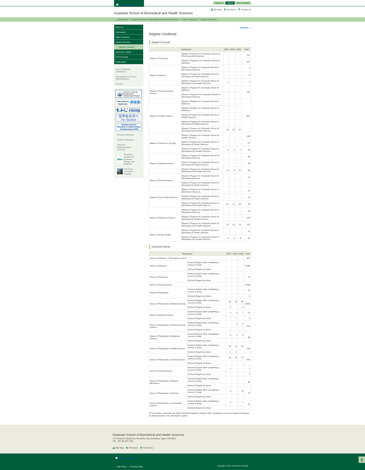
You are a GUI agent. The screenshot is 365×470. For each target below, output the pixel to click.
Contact (119, 84)
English (230, 3)
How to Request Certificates (123, 70)
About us (120, 27)
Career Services (189, 19)
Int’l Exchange (122, 57)
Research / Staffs (123, 52)
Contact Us (246, 9)
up (362, 461)
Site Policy (122, 466)
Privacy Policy (137, 466)
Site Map (218, 9)
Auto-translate (243, 3)
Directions (231, 9)
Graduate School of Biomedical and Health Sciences (153, 13)
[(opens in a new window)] (129, 94)
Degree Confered (126, 47)
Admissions (121, 32)
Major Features (122, 37)
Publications (121, 62)
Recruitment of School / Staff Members (126, 77)
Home (125, 19)
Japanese (219, 3)
